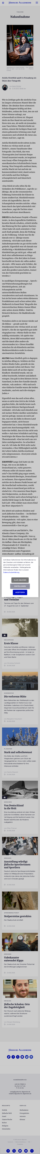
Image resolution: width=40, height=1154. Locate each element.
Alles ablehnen (20, 580)
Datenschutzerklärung (11, 572)
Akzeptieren (20, 592)
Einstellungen (20, 586)
